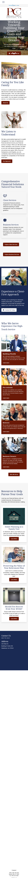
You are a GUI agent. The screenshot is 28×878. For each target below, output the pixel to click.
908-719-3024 (5, 638)
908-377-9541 (16, 874)
